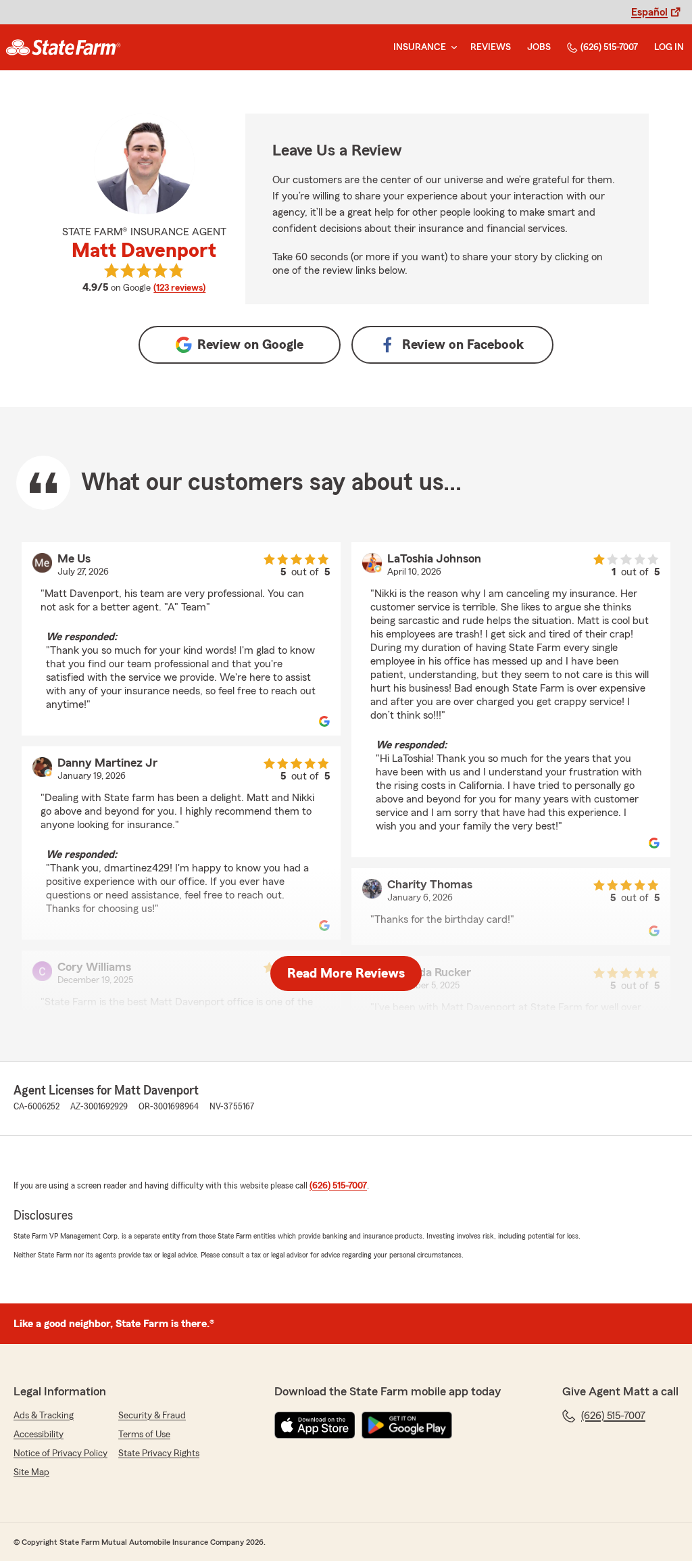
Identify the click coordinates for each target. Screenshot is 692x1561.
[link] (63, 47)
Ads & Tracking (44, 1415)
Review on (250, 345)
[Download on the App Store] (314, 1425)
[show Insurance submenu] (451, 47)
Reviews (490, 47)
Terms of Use (144, 1434)
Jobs (539, 47)
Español (649, 12)
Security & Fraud (152, 1415)
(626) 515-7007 (609, 47)
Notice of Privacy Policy (60, 1453)
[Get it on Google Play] (407, 1425)
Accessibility (39, 1434)
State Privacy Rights (158, 1453)
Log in (669, 47)
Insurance (419, 47)
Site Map (31, 1472)
